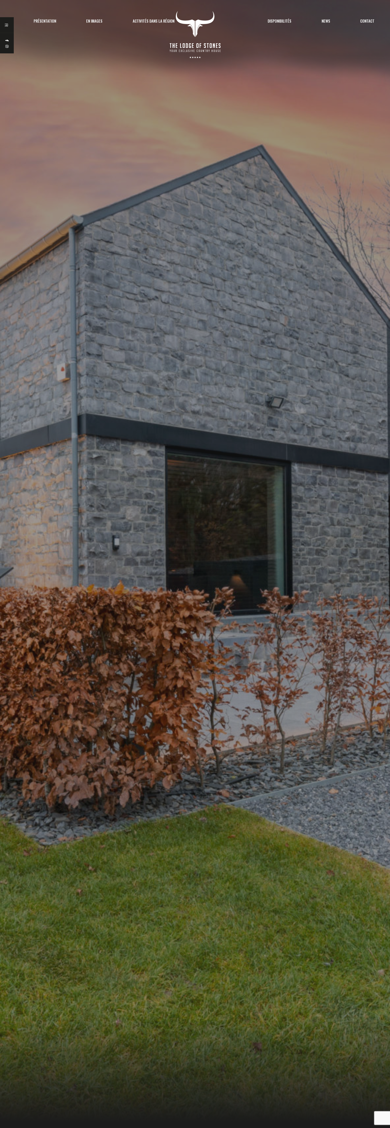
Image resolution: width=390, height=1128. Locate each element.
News (326, 21)
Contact (367, 21)
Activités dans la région (153, 21)
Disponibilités (279, 21)
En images (94, 21)
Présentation (45, 21)
